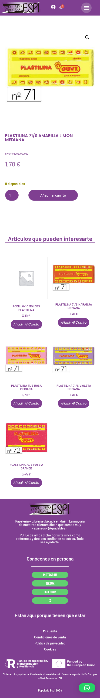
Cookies (50, 649)
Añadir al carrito (53, 195)
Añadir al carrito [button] (26, 324)
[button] (87, 37)
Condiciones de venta (50, 637)
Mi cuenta (50, 631)
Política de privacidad (50, 643)
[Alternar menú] (86, 8)
